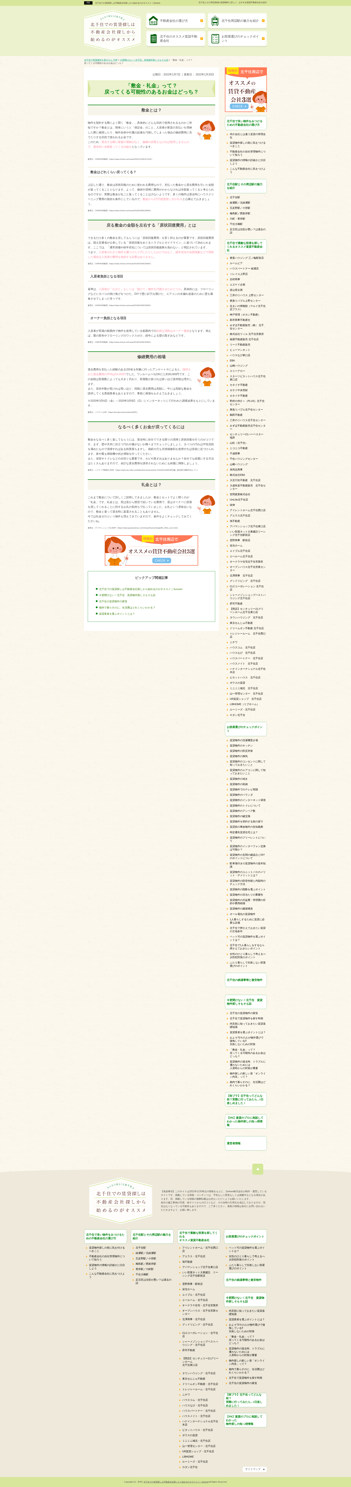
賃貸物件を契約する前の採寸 (246, 821)
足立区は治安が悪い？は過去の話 (248, 231)
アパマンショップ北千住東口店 (248, 526)
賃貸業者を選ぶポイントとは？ (117, 613)
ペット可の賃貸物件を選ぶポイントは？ (248, 938)
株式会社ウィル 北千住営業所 (247, 333)
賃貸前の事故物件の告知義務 (246, 826)
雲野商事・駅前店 (192, 1283)
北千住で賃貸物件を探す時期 (246, 1018)
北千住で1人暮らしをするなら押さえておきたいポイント (247, 947)
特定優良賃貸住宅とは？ (244, 832)
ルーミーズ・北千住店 (242, 709)
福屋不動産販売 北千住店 (244, 339)
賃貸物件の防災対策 (241, 750)
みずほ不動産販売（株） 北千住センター (247, 327)
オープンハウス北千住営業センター (248, 568)
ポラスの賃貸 (237, 682)
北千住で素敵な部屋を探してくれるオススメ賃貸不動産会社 (245, 246)
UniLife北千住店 (239, 499)
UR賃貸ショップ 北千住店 (246, 698)
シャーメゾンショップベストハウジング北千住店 (248, 596)
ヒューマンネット (240, 349)
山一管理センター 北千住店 (246, 693)
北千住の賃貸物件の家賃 (113, 601)
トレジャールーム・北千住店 (199, 1389)
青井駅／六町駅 (145, 1269)
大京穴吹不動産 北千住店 (245, 480)
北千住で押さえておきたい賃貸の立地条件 (248, 929)
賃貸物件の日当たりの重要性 (246, 894)
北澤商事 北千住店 (241, 575)
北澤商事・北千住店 (193, 1319)
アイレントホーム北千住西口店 (248, 510)
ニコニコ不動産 (239, 448)
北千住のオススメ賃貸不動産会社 (178, 38)
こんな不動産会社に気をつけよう (248, 170)
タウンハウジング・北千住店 (199, 1373)
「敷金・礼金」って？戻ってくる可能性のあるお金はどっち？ (248, 1053)
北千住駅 (235, 197)
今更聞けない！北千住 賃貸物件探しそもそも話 (127, 595)
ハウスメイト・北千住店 (196, 1416)
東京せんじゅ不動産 (241, 622)
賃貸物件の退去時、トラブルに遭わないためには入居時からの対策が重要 (248, 1065)
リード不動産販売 (240, 344)
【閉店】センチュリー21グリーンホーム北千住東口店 (246, 610)
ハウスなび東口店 (240, 355)
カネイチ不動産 (239, 384)
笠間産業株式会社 (240, 494)
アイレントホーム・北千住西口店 (200, 1249)
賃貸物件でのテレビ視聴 (244, 789)
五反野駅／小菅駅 (240, 207)
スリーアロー (237, 370)
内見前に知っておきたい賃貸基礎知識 (248, 1025)
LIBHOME (188, 1456)
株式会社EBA (237, 474)
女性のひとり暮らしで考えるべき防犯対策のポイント (248, 955)
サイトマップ (253, 1469)
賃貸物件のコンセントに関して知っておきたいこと (248, 763)
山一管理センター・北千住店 (199, 1446)
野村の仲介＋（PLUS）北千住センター (247, 402)
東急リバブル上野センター (245, 300)
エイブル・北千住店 (193, 1294)
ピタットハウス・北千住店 (197, 1429)
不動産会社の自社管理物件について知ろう (248, 153)
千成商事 (235, 453)
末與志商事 (236, 469)
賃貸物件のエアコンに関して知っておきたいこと (248, 772)
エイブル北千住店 (240, 550)
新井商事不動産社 (240, 319)
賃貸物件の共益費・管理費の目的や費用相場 (248, 901)
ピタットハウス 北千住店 (245, 677)
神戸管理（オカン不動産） (245, 314)
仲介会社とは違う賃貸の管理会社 (248, 136)
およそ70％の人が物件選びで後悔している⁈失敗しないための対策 (246, 1041)
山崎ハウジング (239, 365)
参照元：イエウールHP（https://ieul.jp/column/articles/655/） (113, 412)
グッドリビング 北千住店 (245, 580)
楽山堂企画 (236, 289)
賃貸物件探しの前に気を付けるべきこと (107, 1249)
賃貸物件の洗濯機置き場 (244, 740)
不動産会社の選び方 (174, 21)
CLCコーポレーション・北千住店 (200, 1334)
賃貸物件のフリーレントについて (248, 839)
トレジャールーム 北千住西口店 (248, 635)
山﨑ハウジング (239, 464)
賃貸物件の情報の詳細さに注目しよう (248, 162)
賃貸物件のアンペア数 (242, 810)
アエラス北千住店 (240, 515)
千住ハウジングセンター (244, 458)
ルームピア (236, 263)
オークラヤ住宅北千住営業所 (246, 561)
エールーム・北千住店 (195, 1300)
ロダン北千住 (237, 714)
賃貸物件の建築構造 (241, 908)
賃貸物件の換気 (239, 756)
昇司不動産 (236, 603)
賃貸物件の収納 (239, 784)
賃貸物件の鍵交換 (240, 816)
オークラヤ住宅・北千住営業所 (200, 1305)
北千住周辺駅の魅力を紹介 (240, 21)
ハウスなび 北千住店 (242, 652)
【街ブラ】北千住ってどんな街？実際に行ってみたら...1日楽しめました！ (245, 1099)
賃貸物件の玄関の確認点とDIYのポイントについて (247, 856)
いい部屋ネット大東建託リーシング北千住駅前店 (248, 533)
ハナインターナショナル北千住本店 (248, 670)
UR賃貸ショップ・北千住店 (198, 1451)
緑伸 (232, 504)
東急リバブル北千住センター (246, 409)
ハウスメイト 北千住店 (244, 663)
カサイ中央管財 (239, 390)
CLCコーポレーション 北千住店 (247, 588)
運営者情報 (234, 1143)
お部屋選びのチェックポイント (240, 38)
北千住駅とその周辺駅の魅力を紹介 (245, 186)
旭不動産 (235, 521)
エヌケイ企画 (237, 284)
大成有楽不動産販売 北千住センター (248, 487)
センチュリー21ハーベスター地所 (246, 436)
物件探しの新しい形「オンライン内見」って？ (248, 1075)
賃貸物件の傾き (239, 778)
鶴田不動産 (236, 414)
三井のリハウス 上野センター (247, 295)
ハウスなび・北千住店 (195, 1405)
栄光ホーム (236, 545)
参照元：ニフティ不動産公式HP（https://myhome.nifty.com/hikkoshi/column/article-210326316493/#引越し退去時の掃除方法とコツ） (143, 470)
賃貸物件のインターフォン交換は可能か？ (248, 848)
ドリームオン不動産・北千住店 (200, 1384)
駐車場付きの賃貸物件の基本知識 (248, 865)
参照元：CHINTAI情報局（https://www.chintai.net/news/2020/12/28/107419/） (120, 159)
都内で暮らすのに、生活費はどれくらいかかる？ (127, 607)
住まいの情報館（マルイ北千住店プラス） (248, 308)
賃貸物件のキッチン (241, 745)
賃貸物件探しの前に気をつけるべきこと (248, 144)
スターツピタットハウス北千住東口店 (248, 378)
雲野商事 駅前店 (240, 540)
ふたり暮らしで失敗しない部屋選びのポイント (248, 964)
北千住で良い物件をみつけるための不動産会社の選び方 (245, 122)
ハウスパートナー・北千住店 (199, 1410)
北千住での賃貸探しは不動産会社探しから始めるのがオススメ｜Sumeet (127, 3)
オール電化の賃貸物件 (242, 914)
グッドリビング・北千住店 (197, 1324)
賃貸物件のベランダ (241, 794)
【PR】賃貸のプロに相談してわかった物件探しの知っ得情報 (245, 1121)
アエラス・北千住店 (193, 1256)
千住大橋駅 (236, 224)
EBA (232, 360)
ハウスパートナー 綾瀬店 (244, 268)
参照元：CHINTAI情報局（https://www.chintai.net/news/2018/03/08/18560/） (120, 211)
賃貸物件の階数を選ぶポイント (248, 889)
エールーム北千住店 (241, 556)
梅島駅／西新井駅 (240, 213)
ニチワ (233, 642)
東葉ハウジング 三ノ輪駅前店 (247, 257)
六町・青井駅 (237, 218)
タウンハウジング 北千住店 (246, 617)
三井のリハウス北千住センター (248, 420)
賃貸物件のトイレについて (245, 805)
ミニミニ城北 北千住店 (244, 688)
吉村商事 (235, 279)
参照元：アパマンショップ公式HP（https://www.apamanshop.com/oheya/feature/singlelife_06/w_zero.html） (133, 528)
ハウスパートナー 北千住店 (246, 658)
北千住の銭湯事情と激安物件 (245, 979)
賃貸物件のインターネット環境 (248, 800)
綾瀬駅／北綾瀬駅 (240, 202)
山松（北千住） (239, 442)
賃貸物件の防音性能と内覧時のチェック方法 (248, 882)
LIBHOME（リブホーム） (244, 704)
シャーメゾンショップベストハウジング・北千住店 (200, 1343)
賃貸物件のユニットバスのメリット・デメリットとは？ (248, 873)
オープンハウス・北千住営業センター (200, 1312)
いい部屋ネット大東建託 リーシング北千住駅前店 (200, 1274)
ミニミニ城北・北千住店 (196, 1440)
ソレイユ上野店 (239, 273)
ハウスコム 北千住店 (242, 647)
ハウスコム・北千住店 (195, 1399)
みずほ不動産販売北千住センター (248, 427)
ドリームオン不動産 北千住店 (247, 628)
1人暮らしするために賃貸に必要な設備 (247, 921)
